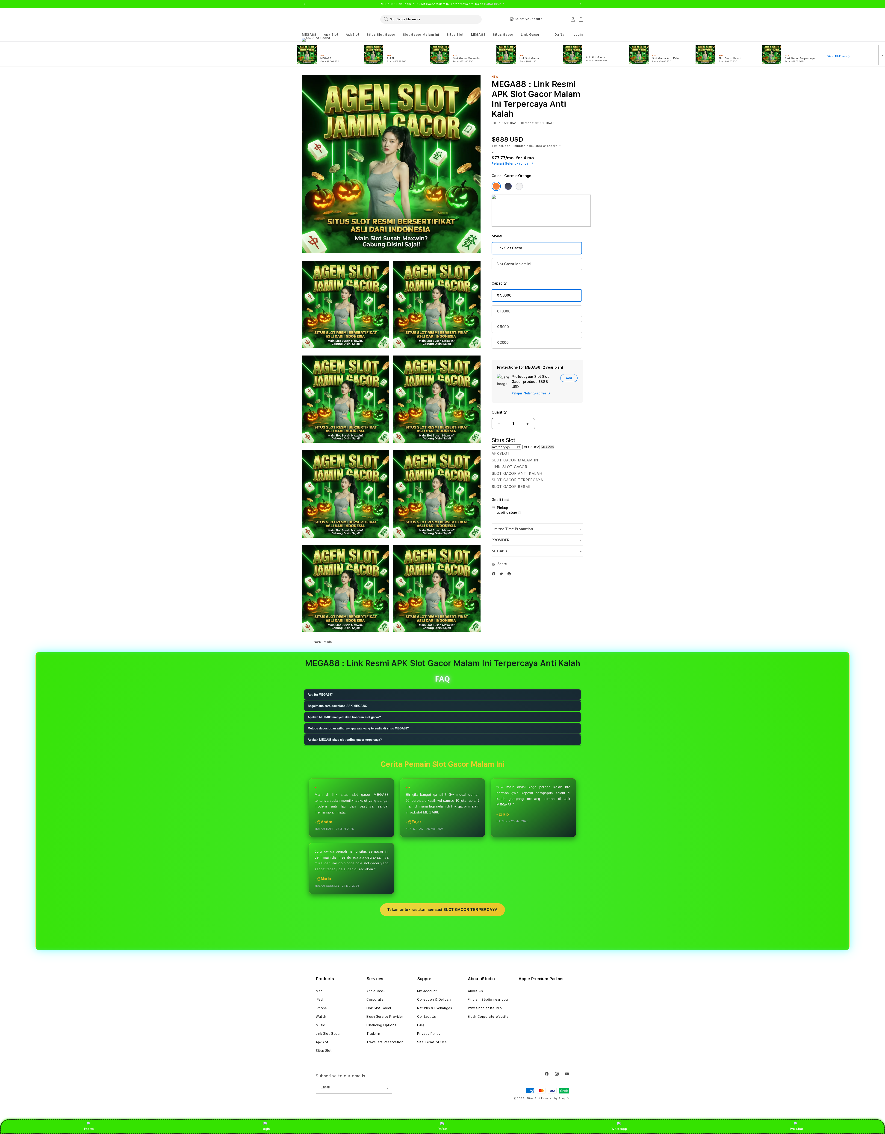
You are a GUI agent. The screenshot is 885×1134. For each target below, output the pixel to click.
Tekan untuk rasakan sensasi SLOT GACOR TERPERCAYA (442, 910)
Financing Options (381, 1025)
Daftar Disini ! (494, 4)
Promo (89, 1129)
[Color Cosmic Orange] (496, 186)
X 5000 (502, 327)
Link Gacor (530, 34)
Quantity (499, 412)
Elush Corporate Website (488, 1016)
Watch (321, 1016)
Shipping (519, 146)
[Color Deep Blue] (508, 186)
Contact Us (426, 1016)
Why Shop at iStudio (485, 1008)
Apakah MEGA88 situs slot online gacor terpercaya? (345, 739)
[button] (309, 35)
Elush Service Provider (384, 1016)
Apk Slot (331, 34)
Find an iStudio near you (488, 999)
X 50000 (504, 295)
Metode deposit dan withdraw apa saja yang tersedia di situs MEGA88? (358, 728)
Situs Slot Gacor (381, 34)
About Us (475, 991)
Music (320, 1025)
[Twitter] (502, 574)
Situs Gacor (503, 34)
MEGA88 (309, 34)
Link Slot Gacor (509, 248)
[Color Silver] (519, 186)
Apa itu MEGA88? (320, 694)
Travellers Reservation (384, 1042)
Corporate (374, 999)
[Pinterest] (510, 574)
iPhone (321, 1008)
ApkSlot (352, 34)
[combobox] (431, 19)
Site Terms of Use (432, 1042)
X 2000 (502, 342)
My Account (427, 991)
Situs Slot (455, 34)
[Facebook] (495, 574)
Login (266, 1129)
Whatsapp (619, 1129)
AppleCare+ (375, 991)
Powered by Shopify (555, 1098)
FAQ (420, 1025)
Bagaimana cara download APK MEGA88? (338, 706)
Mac (319, 991)
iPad (319, 999)
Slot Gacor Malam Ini (421, 34)
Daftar (442, 1129)
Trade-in (373, 1033)
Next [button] (580, 4)
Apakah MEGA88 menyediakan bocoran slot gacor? (344, 717)
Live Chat (796, 1129)
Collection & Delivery (434, 999)
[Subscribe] (387, 1087)
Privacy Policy (428, 1033)
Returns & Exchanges (434, 1008)
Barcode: (527, 123)
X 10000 (503, 311)
